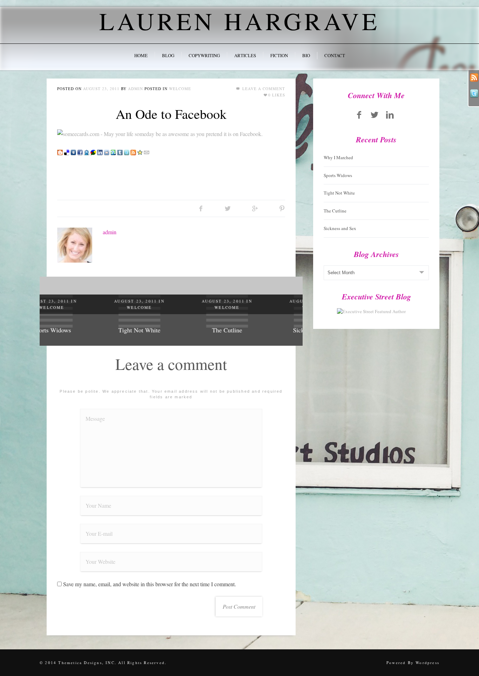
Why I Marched (338, 157)
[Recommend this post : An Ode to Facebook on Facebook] (80, 151)
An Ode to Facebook (171, 114)
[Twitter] (374, 114)
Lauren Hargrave (239, 20)
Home (141, 55)
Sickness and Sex (259, 330)
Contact (334, 55)
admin (135, 88)
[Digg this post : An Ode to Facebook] (73, 151)
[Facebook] (359, 114)
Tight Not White (83, 330)
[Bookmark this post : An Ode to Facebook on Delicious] (66, 151)
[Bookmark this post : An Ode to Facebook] (140, 151)
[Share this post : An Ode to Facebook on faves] (86, 151)
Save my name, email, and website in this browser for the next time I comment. (149, 584)
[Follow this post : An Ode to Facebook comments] (133, 151)
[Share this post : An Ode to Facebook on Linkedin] (100, 151)
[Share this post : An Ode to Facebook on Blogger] (60, 151)
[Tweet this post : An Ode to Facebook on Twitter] (126, 151)
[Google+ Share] (254, 208)
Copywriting (204, 55)
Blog (168, 55)
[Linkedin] (390, 114)
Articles (245, 55)
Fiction (279, 55)
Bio (306, 55)
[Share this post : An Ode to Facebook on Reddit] (106, 151)
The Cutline (171, 330)
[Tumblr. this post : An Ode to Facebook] (120, 151)
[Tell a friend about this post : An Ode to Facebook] (146, 151)
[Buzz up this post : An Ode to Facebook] (93, 151)
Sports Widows (338, 175)
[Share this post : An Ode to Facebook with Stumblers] (113, 151)
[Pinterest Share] (281, 208)
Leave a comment (263, 88)
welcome (180, 88)
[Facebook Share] (200, 208)
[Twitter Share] (227, 208)
